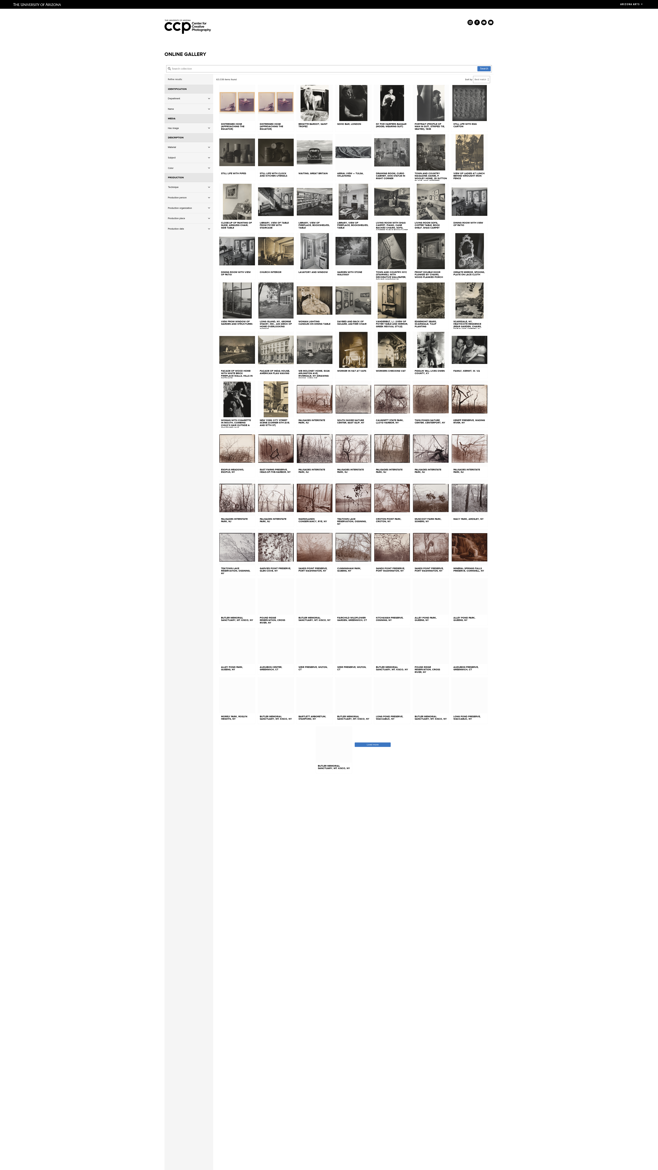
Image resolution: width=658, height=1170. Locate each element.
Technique (173, 187)
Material (172, 147)
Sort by (468, 79)
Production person (177, 197)
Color (170, 168)
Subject (172, 157)
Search (484, 68)
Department (174, 98)
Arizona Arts (630, 4)
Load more (373, 744)
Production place (176, 218)
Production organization (180, 207)
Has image (173, 128)
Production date (176, 228)
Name (171, 108)
